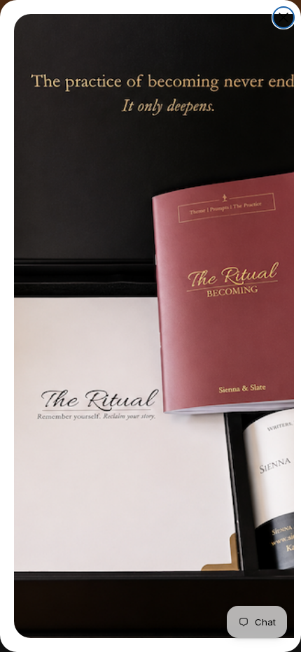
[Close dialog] (283, 17)
